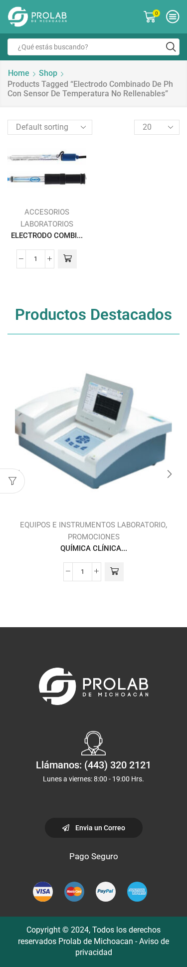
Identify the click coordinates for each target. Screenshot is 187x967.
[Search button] (171, 47)
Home (18, 73)
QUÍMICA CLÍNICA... (93, 548)
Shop (48, 73)
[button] (170, 474)
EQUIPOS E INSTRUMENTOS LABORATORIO (93, 524)
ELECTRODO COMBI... (47, 235)
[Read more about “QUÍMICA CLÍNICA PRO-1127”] (114, 571)
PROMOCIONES (94, 536)
